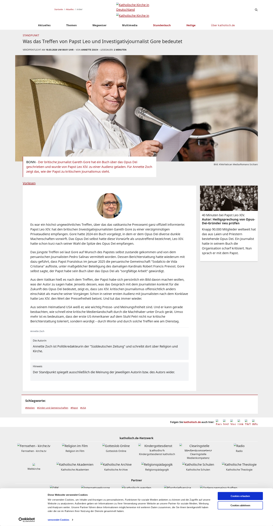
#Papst (74, 407)
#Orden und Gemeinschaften (52, 407)
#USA (83, 407)
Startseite (58, 9)
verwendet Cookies (58, 519)
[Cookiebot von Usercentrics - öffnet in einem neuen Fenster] (27, 519)
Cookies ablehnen (240, 505)
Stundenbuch (162, 25)
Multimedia (129, 25)
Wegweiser (99, 25)
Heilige (191, 25)
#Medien (30, 407)
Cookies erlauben (240, 496)
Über (223, 25)
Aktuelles (70, 9)
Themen (71, 25)
